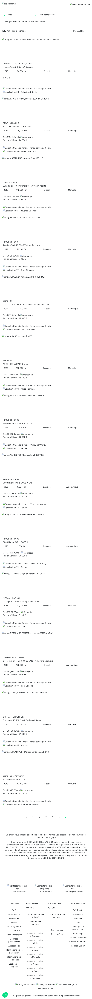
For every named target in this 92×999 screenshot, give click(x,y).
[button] (5, 995)
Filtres (9, 14)
